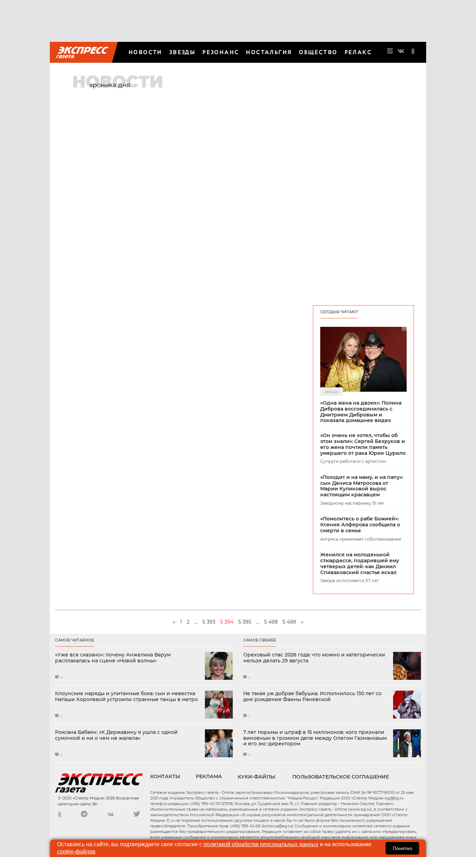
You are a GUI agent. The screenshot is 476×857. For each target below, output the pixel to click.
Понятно (402, 848)
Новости (145, 52)
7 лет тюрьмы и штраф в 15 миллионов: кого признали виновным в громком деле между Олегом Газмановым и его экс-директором (315, 738)
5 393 (208, 622)
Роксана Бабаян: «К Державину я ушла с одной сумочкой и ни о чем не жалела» (116, 735)
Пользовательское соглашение (340, 777)
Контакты (165, 776)
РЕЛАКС (358, 52)
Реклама (209, 776)
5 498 (271, 622)
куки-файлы (256, 777)
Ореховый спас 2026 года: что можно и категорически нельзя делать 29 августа (314, 658)
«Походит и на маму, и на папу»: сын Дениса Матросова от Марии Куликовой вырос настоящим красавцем (361, 486)
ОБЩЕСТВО (318, 52)
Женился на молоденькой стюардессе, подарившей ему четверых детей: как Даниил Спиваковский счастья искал (359, 563)
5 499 (289, 622)
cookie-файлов (76, 852)
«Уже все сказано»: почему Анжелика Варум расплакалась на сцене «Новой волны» (113, 658)
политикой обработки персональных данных (261, 844)
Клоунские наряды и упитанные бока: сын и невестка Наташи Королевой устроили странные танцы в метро (126, 696)
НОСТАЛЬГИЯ (269, 52)
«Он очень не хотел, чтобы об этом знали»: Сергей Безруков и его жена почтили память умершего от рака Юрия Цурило (363, 444)
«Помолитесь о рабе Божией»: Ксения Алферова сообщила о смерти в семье (360, 524)
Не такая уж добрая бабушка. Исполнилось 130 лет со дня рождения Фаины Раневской (312, 696)
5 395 (244, 622)
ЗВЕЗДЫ (182, 52)
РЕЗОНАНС (220, 52)
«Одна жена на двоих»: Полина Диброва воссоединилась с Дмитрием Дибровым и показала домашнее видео (360, 411)
